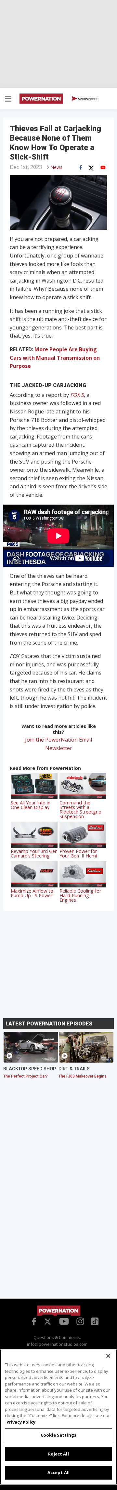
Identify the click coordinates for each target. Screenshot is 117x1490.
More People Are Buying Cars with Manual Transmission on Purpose (55, 357)
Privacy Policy (20, 1422)
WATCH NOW (87, 98)
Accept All (58, 1472)
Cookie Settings (58, 1435)
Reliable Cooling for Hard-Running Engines (80, 895)
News (56, 167)
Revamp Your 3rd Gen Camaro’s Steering (34, 853)
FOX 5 (77, 394)
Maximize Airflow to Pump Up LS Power (32, 893)
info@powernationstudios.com (57, 1344)
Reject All (58, 1454)
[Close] (108, 1356)
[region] (58, 1417)
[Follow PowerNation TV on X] (48, 1322)
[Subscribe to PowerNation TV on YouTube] (64, 1321)
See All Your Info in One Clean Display (30, 805)
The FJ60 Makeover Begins (82, 1076)
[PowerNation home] (58, 1310)
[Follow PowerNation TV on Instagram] (79, 1321)
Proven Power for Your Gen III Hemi (78, 853)
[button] (8, 99)
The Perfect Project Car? (25, 1076)
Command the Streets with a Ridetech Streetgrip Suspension (80, 809)
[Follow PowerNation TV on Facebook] (33, 1321)
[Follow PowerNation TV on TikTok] (94, 1320)
